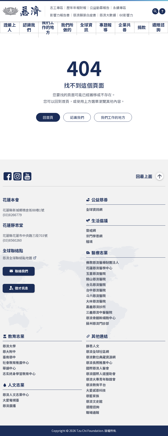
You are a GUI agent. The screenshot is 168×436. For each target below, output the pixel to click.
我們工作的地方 (113, 117)
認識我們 (77, 117)
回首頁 (48, 117)
